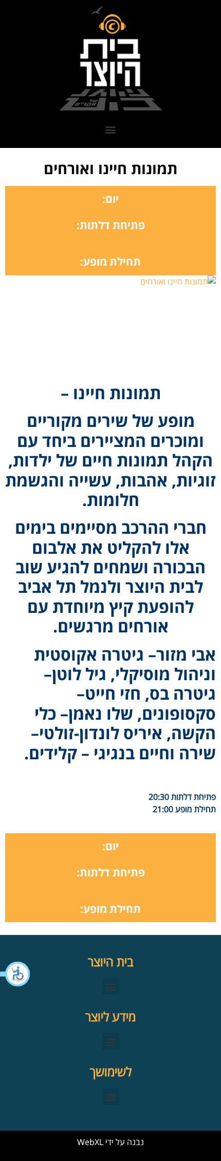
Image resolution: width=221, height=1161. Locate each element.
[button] (15, 974)
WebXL (90, 1142)
